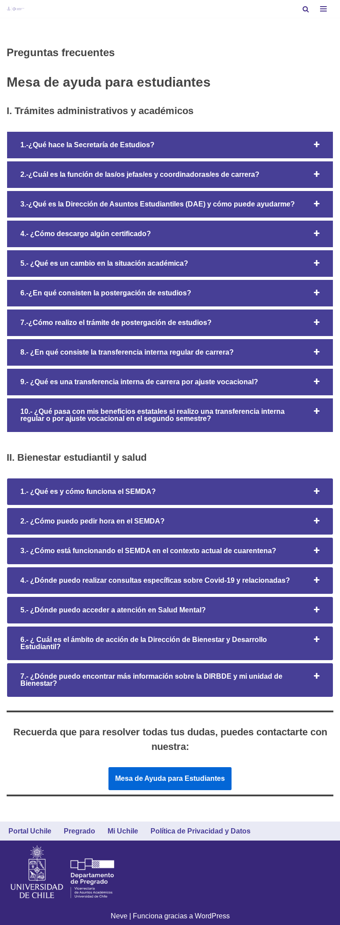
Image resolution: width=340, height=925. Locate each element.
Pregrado (79, 831)
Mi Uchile (123, 831)
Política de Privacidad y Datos (201, 831)
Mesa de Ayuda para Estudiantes (170, 778)
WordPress (212, 916)
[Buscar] (305, 9)
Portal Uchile (29, 831)
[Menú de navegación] (323, 9)
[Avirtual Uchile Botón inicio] (15, 8)
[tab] (170, 145)
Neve (119, 916)
